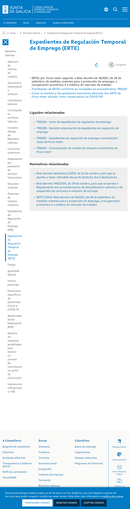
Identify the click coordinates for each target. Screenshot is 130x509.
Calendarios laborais (15, 102)
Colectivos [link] (41, 23)
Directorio (8, 452)
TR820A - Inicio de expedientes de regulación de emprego (73, 122)
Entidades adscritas (14, 458)
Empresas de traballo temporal (13, 200)
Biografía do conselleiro (16, 447)
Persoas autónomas (86, 458)
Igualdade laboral (13, 273)
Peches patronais (13, 283)
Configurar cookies (37, 503)
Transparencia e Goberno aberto (17, 465)
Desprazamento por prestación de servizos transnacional (15, 168)
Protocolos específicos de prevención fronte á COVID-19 (14, 300)
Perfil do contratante (15, 472)
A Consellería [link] (9, 23)
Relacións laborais (32, 33)
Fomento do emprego (51, 475)
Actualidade (9, 477)
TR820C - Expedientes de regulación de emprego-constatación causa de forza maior (77, 140)
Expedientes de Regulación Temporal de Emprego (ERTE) (75, 33)
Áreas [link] (26, 23)
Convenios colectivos (14, 151)
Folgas (11, 265)
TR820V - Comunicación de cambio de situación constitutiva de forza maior (77, 150)
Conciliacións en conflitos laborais (15, 116)
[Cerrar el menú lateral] (5, 42)
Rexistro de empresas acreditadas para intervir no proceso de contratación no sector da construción (15, 356)
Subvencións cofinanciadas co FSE (15, 388)
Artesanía (44, 447)
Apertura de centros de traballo (13, 69)
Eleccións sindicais (13, 186)
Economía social (48, 463)
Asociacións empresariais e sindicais (15, 89)
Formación (45, 480)
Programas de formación (89, 463)
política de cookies (113, 496)
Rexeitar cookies (66, 503)
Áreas (13, 33)
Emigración (45, 469)
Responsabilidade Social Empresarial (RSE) (15, 322)
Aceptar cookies (94, 503)
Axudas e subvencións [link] (63, 23)
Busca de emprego (85, 447)
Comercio (44, 452)
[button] (124, 9)
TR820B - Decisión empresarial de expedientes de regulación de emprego (77, 130)
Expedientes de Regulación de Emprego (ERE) (15, 220)
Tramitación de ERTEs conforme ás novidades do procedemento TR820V (79, 89)
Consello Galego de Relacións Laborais (13, 135)
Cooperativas (82, 452)
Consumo (44, 458)
